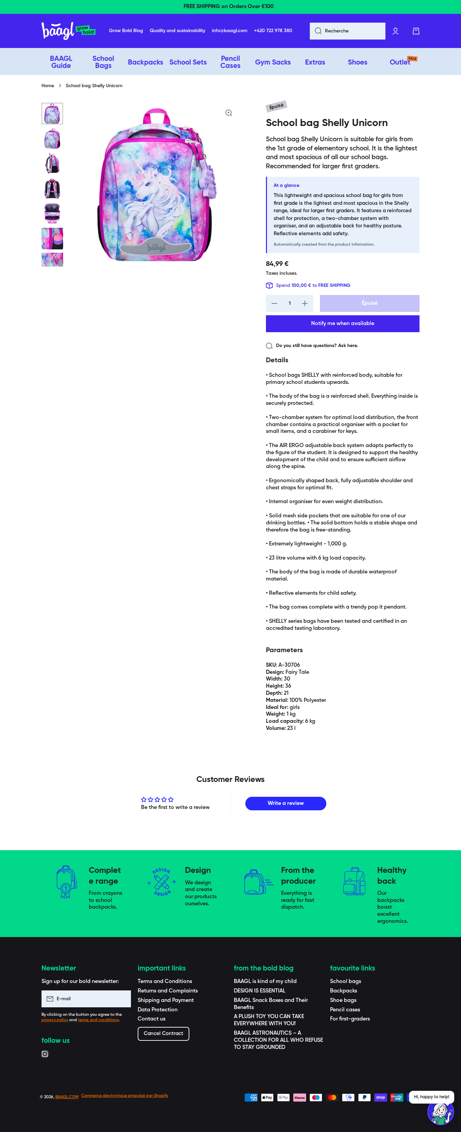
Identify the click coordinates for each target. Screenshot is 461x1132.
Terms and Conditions (165, 981)
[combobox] (347, 31)
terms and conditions (98, 1020)
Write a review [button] (286, 803)
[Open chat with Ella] (440, 1111)
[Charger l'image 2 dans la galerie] (52, 138)
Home (48, 85)
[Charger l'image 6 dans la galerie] (52, 238)
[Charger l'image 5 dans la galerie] (52, 213)
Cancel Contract (163, 1033)
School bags (345, 981)
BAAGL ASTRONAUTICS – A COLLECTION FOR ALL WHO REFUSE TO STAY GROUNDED (278, 1040)
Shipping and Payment (166, 1000)
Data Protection (158, 1010)
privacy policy (55, 1020)
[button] (416, 31)
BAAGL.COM (67, 1097)
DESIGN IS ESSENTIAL (260, 991)
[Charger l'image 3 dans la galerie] (52, 163)
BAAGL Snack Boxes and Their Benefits (271, 1004)
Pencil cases (345, 1010)
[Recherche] (316, 31)
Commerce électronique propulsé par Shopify (124, 1096)
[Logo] (69, 31)
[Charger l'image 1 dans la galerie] (52, 113)
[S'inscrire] (122, 998)
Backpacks (343, 991)
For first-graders (350, 1019)
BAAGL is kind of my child (265, 981)
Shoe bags (343, 1000)
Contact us (151, 1019)
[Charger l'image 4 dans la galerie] (52, 188)
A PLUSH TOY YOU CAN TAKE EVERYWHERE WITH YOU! (269, 1020)
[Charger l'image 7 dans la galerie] (52, 263)
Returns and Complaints (168, 991)
